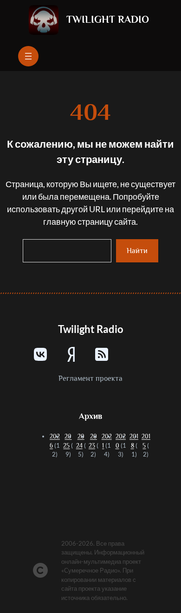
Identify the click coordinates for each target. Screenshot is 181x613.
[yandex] (71, 354)
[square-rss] (101, 354)
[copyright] (40, 570)
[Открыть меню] (28, 56)
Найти (137, 251)
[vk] (40, 354)
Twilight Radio (107, 19)
